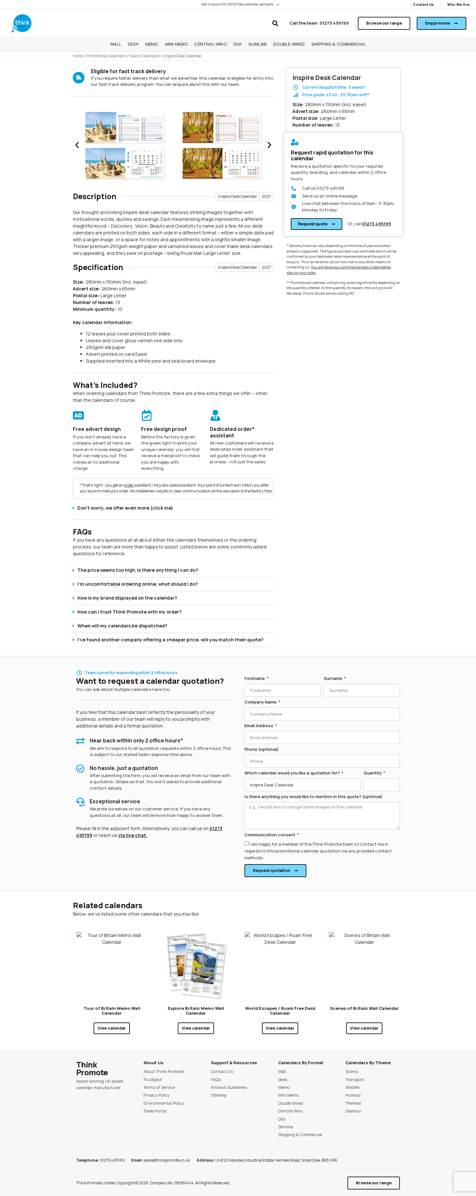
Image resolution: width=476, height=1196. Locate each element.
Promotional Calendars (106, 56)
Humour (353, 1095)
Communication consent (270, 835)
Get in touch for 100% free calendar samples (237, 4)
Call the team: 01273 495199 (319, 23)
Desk (283, 1079)
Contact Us (423, 4)
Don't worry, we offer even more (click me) (125, 508)
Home (78, 56)
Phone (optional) (261, 749)
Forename (255, 678)
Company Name (261, 702)
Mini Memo (288, 1095)
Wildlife (352, 1087)
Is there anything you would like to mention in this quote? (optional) (313, 797)
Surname (333, 678)
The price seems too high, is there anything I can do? (137, 570)
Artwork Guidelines (229, 1087)
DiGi (281, 1119)
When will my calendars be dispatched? (122, 626)
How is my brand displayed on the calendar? (127, 598)
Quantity (373, 773)
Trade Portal (154, 1111)
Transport (355, 1079)
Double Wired (290, 1103)
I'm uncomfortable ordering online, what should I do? (137, 584)
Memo (284, 1087)
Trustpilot (152, 1079)
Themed (353, 1103)
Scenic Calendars (145, 56)
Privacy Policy (156, 1095)
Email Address (259, 726)
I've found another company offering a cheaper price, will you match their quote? (170, 640)
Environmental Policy (163, 1103)
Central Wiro (290, 1111)
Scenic (352, 1071)
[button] (275, 23)
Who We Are (458, 4)
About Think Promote (163, 1071)
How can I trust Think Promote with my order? (129, 612)
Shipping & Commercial (300, 1134)
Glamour (353, 1111)
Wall (282, 1071)
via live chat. (132, 835)
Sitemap (219, 1095)
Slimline (285, 1127)
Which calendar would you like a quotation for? (292, 773)
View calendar (111, 1028)
